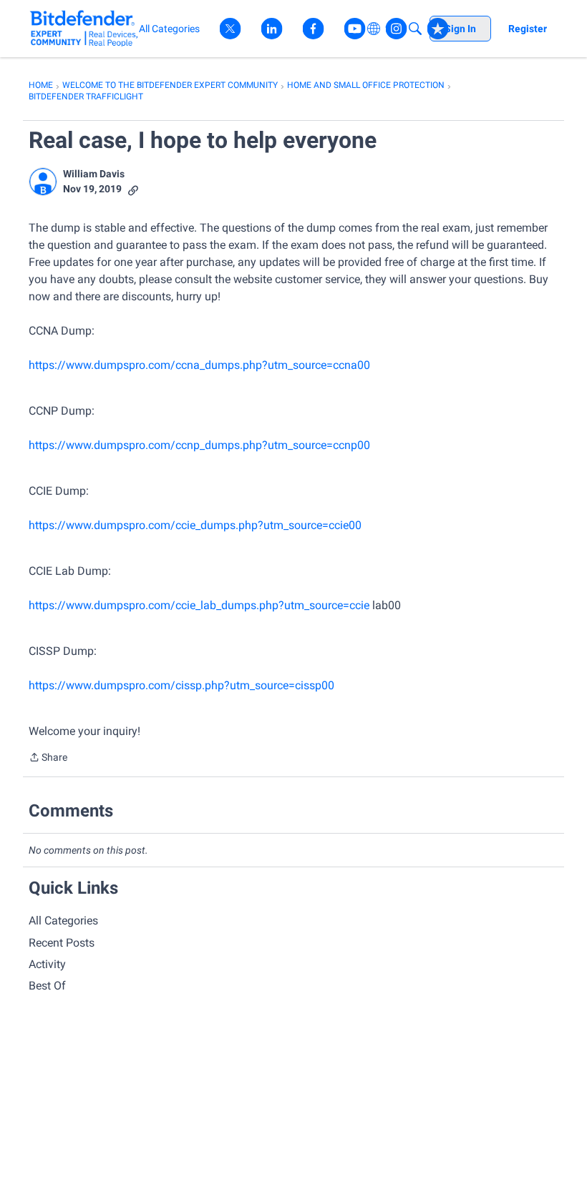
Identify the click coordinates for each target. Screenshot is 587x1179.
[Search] (415, 28)
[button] (43, 181)
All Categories (63, 920)
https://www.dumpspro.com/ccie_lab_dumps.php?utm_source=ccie (199, 605)
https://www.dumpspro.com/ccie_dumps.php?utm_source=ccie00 (195, 525)
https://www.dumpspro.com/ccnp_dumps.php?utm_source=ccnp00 (199, 445)
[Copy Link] (133, 189)
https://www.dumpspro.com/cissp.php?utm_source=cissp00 (181, 685)
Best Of (47, 985)
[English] (84, 28)
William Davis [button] (94, 173)
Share (48, 758)
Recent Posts (61, 942)
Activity (47, 964)
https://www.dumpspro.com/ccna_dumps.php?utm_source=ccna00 (199, 365)
